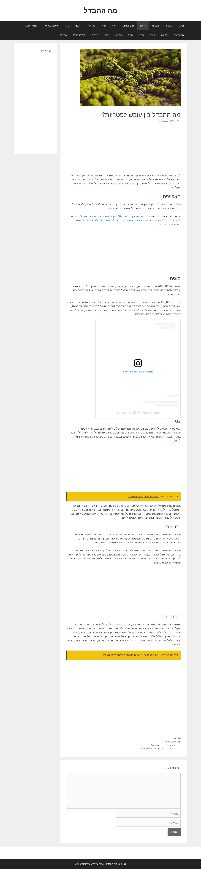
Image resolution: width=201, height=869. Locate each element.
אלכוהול (169, 25)
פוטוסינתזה (174, 432)
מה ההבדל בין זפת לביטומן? (164, 745)
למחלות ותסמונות (156, 632)
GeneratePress (83, 863)
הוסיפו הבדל (79, 35)
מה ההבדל (100, 10)
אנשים (155, 25)
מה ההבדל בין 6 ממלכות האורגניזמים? (159, 748)
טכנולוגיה (90, 25)
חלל (104, 25)
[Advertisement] (124, 150)
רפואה (118, 35)
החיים (143, 25)
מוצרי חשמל (31, 25)
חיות (114, 25)
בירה (178, 554)
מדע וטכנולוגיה (51, 25)
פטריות (168, 741)
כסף (77, 25)
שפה (106, 35)
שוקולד (155, 554)
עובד (175, 741)
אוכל (181, 25)
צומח (130, 35)
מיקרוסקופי (154, 204)
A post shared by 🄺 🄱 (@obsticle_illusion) (138, 413)
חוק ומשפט (128, 25)
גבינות (170, 554)
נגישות (63, 35)
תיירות (95, 35)
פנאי (141, 35)
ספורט (164, 35)
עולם (152, 35)
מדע (67, 25)
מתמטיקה (179, 35)
